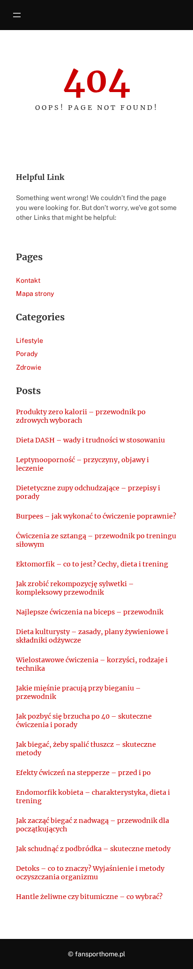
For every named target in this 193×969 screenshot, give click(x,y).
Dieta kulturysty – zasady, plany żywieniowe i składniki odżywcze (92, 636)
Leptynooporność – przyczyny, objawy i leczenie (82, 464)
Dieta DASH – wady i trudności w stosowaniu (90, 440)
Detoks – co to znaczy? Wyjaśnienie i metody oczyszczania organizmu (90, 872)
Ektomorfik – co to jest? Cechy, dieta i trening (92, 564)
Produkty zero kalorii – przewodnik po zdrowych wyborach (81, 416)
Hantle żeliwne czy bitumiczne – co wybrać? (89, 896)
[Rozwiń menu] (16, 15)
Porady (27, 353)
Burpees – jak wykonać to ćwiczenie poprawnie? (96, 516)
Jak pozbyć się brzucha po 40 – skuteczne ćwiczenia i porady (84, 720)
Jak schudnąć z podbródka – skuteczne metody (93, 849)
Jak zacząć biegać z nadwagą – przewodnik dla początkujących (92, 824)
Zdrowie (28, 367)
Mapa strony (35, 293)
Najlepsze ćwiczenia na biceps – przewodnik (89, 612)
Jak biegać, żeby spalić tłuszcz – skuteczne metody (86, 748)
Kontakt (28, 280)
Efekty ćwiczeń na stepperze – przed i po (83, 772)
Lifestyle (29, 340)
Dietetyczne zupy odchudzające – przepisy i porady (88, 492)
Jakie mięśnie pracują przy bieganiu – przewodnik (78, 692)
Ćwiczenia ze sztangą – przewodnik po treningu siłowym (96, 540)
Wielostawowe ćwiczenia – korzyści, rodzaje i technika (92, 664)
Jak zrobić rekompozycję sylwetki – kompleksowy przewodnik (75, 588)
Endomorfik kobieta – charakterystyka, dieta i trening (93, 796)
